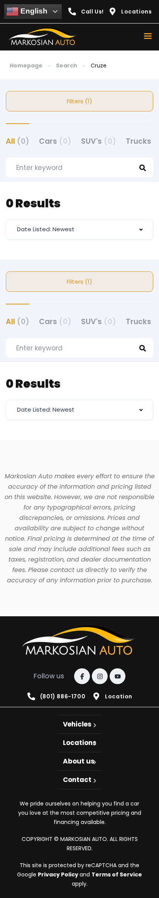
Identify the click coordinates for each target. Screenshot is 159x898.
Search (66, 65)
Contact (77, 779)
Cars (55, 141)
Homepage (26, 65)
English (33, 11)
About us (79, 761)
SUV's (98, 141)
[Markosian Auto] (43, 37)
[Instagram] (100, 676)
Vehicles (77, 724)
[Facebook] (82, 676)
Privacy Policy (59, 874)
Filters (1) (79, 101)
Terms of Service (116, 874)
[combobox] (79, 229)
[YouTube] (117, 676)
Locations (79, 742)
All (17, 141)
